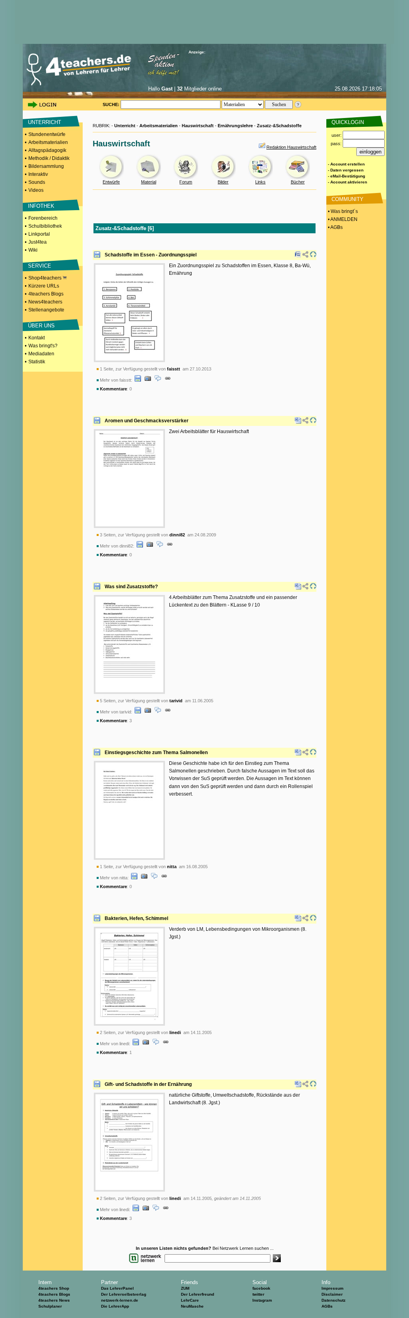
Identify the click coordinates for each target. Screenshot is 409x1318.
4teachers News (54, 1300)
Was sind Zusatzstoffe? (131, 586)
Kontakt (36, 338)
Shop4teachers (45, 278)
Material (148, 181)
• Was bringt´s (342, 211)
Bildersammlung (46, 166)
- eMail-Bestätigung (346, 176)
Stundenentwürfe (47, 134)
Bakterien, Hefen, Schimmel (136, 918)
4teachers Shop (53, 1288)
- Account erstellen (346, 164)
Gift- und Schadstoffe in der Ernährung (148, 1084)
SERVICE (39, 266)
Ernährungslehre (235, 125)
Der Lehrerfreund (197, 1294)
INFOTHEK (41, 206)
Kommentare (113, 388)
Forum (185, 181)
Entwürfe (111, 181)
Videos (36, 190)
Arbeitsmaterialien (48, 142)
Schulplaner (50, 1306)
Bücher (298, 181)
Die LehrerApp (115, 1306)
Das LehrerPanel (117, 1288)
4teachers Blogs (46, 294)
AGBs (327, 1306)
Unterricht (124, 125)
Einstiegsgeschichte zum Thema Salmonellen (156, 752)
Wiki (33, 250)
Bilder (223, 181)
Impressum (332, 1288)
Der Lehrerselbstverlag (123, 1294)
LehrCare (190, 1300)
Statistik (36, 361)
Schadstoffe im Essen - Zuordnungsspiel (151, 255)
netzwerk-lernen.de (119, 1300)
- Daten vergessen (345, 170)
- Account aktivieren (347, 182)
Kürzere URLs (43, 286)
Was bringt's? (43, 346)
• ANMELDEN (342, 219)
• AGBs (335, 227)
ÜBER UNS (41, 326)
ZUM (185, 1288)
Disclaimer (332, 1294)
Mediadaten (41, 354)
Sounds (36, 182)
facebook (261, 1288)
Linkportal (39, 234)
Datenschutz (333, 1300)
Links (260, 181)
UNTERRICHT (44, 122)
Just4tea (37, 242)
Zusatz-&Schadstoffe (279, 125)
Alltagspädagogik (47, 150)
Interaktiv (38, 174)
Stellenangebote (46, 310)
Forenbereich (43, 218)
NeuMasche (192, 1306)
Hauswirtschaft (198, 125)
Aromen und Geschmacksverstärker (147, 421)
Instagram (262, 1300)
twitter (258, 1294)
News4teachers (45, 302)
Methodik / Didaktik (48, 158)
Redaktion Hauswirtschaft (291, 147)
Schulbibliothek (45, 226)
